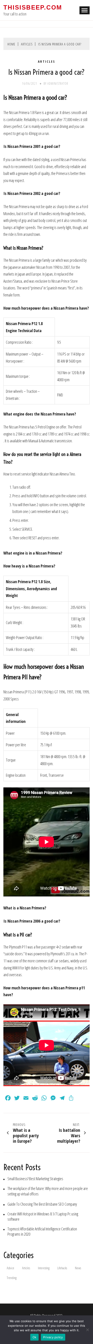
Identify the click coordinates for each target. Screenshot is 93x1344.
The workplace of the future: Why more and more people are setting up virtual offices (47, 1191)
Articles (46, 61)
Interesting (43, 1268)
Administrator (57, 83)
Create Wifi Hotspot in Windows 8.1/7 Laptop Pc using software (42, 1216)
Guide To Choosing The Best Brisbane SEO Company (42, 1204)
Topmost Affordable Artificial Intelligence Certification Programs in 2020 (42, 1231)
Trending (11, 1278)
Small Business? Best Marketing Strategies (35, 1178)
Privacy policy (53, 1337)
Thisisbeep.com (32, 7)
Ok (35, 1337)
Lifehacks (62, 1268)
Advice (10, 1268)
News (78, 1268)
